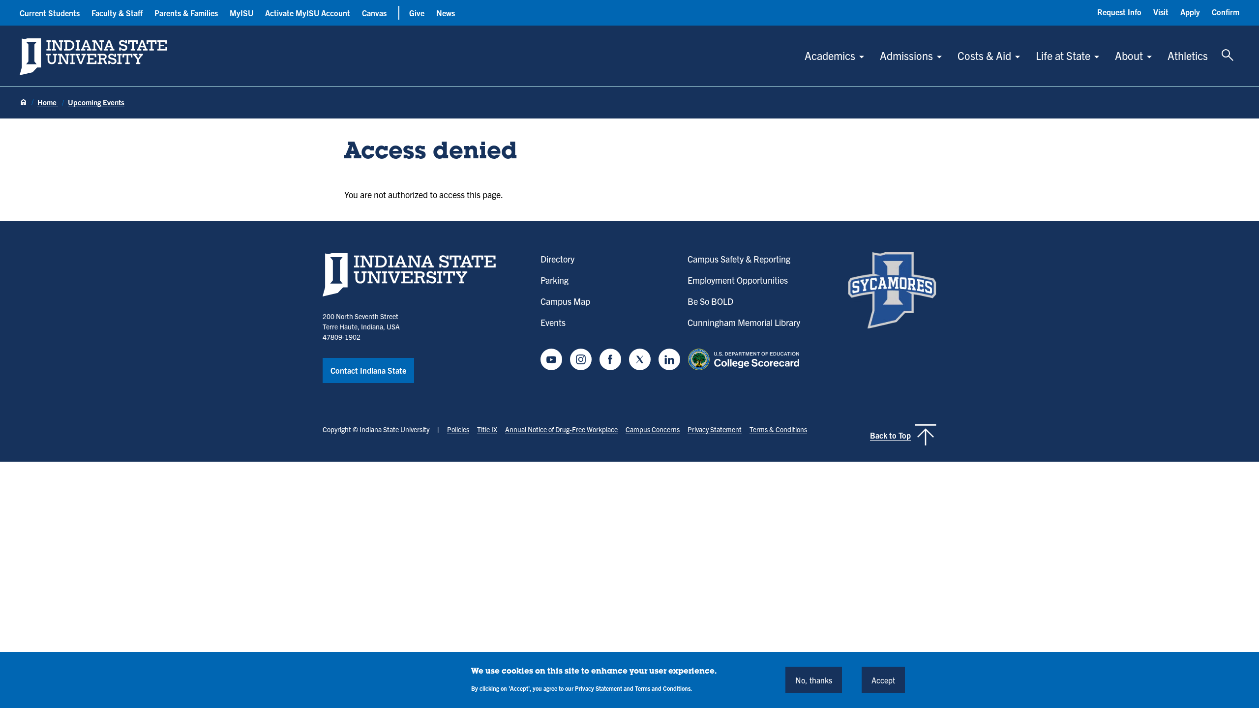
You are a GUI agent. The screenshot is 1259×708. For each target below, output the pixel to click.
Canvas (374, 13)
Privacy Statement (715, 429)
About (1129, 55)
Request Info (1119, 12)
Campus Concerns (653, 429)
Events (553, 322)
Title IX (487, 429)
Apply (1190, 12)
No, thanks (813, 679)
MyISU (241, 13)
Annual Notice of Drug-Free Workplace (561, 429)
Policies (458, 429)
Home (47, 102)
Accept (883, 679)
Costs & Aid (984, 55)
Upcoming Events (96, 102)
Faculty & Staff (117, 13)
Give (416, 13)
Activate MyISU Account (307, 13)
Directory (557, 259)
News (445, 13)
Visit (1161, 12)
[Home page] (24, 102)
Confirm (1225, 12)
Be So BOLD (710, 301)
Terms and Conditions (662, 687)
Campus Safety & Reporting (739, 259)
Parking (554, 280)
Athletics (1188, 55)
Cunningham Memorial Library (744, 322)
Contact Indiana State (368, 370)
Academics (830, 55)
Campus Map (565, 301)
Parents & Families (186, 13)
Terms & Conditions (778, 429)
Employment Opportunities (738, 280)
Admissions (906, 55)
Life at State (1063, 55)
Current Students (50, 13)
